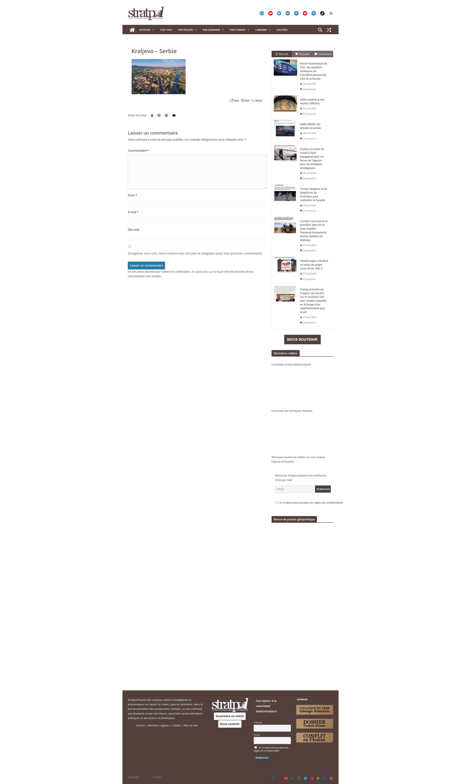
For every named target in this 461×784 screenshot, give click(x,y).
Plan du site (190, 725)
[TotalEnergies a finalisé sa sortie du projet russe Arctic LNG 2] (285, 265)
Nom (132, 195)
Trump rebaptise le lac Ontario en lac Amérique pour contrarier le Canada (313, 194)
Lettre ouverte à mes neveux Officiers (312, 101)
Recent (283, 54)
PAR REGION (185, 30)
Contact (140, 725)
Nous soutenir (230, 724)
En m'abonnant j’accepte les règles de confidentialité (311, 502)
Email (256, 734)
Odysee (276, 461)
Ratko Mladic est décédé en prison (310, 126)
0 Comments (309, 89)
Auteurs (145, 30)
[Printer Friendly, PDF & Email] (245, 100)
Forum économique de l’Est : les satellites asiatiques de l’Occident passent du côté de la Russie (313, 71)
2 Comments (309, 113)
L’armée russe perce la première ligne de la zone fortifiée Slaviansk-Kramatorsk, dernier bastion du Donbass (313, 230)
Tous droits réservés (176, 777)
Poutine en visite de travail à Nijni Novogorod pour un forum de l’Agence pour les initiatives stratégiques (312, 158)
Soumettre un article (230, 716)
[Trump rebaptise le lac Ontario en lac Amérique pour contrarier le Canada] (285, 193)
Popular (304, 54)
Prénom (258, 722)
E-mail (133, 212)
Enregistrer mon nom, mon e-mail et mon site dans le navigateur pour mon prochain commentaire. (195, 253)
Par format (238, 30)
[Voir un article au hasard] (329, 30)
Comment (325, 54)
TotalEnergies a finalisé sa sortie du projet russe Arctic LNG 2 (314, 264)
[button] (153, 29)
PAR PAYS (166, 30)
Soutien (282, 30)
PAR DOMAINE (211, 30)
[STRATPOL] (132, 30)
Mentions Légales (158, 725)
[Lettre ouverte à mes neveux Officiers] (285, 103)
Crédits (176, 725)
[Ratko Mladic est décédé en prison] (285, 128)
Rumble (289, 461)
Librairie (261, 30)
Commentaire (138, 151)
